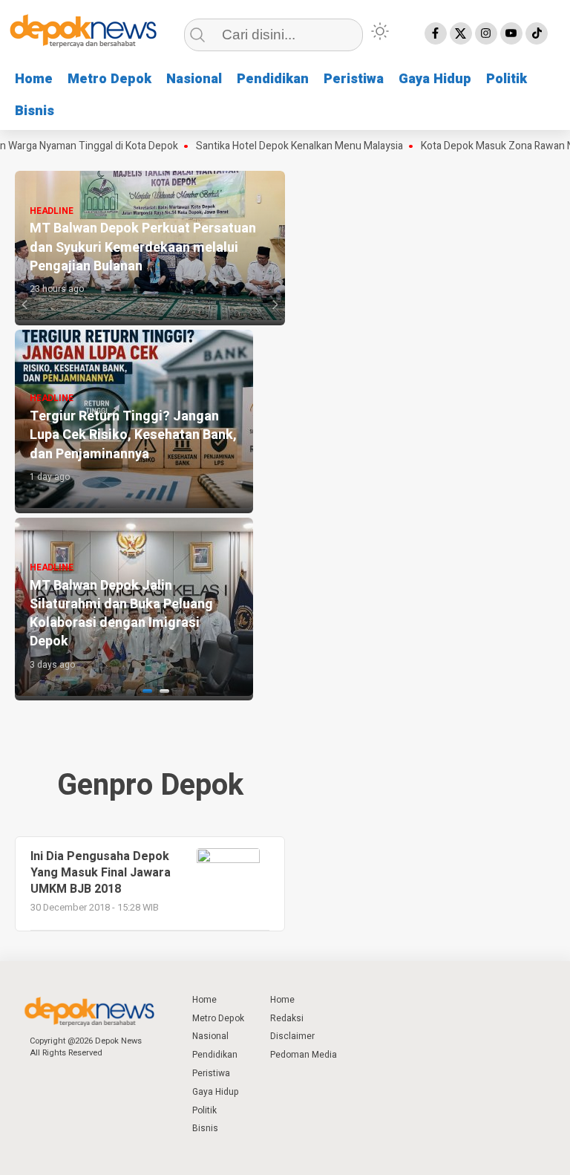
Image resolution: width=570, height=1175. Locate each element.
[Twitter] (461, 33)
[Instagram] (486, 33)
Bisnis (34, 111)
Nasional (194, 79)
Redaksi (287, 1018)
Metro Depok (109, 79)
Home (34, 79)
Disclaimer (292, 1036)
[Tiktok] (536, 33)
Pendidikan (273, 79)
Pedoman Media (303, 1054)
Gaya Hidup (435, 79)
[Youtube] (511, 33)
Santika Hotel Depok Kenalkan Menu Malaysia (286, 146)
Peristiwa (354, 79)
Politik (506, 79)
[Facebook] (436, 33)
